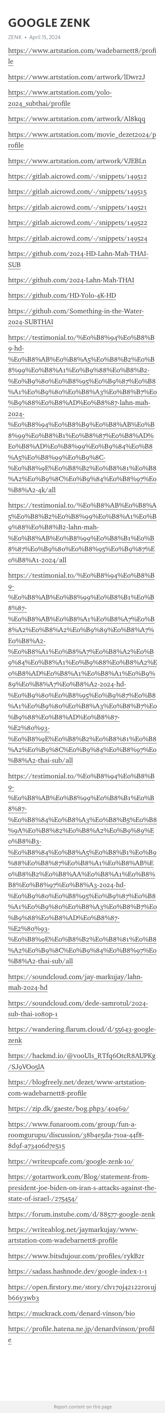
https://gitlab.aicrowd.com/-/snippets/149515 (77, 191)
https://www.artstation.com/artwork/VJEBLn (77, 161)
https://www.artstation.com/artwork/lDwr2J (76, 77)
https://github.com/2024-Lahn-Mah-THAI (71, 280)
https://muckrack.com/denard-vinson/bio (71, 1313)
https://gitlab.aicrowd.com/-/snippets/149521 (77, 207)
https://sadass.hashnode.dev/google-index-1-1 (77, 1271)
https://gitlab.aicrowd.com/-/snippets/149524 (77, 238)
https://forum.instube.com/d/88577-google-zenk (81, 1214)
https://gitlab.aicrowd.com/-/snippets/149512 (77, 176)
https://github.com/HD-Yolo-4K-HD (62, 295)
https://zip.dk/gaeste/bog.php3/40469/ (68, 1108)
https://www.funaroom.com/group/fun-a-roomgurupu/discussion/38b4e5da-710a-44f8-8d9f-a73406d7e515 (76, 1135)
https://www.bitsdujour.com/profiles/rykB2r (76, 1256)
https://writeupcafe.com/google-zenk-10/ (71, 1161)
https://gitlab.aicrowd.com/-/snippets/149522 (77, 222)
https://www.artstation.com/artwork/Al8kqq (76, 119)
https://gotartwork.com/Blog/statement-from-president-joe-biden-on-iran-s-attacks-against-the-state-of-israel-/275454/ (82, 1187)
